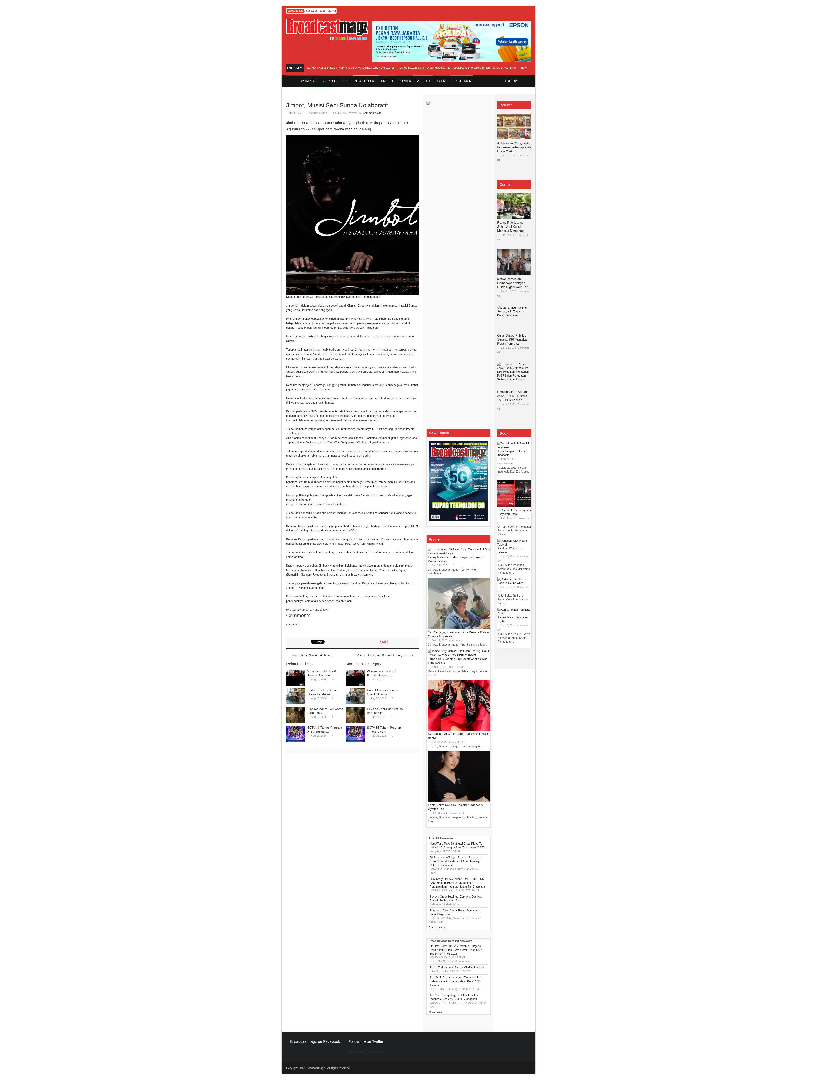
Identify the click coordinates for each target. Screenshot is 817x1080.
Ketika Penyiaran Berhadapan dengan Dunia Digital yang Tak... (514, 283)
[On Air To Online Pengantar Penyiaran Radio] (514, 506)
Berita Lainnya (437, 927)
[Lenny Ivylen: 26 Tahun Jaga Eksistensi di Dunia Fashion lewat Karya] (460, 553)
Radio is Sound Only (510, 582)
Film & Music (339, 113)
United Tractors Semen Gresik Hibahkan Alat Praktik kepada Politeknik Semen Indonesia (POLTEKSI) (436, 67)
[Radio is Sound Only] (511, 579)
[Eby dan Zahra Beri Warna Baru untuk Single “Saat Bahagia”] (295, 715)
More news (435, 1012)
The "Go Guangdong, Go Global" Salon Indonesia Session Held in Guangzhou (454, 997)
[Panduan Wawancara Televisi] (514, 544)
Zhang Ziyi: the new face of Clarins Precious (457, 967)
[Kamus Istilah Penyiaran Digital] (514, 613)
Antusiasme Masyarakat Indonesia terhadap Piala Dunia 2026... (514, 147)
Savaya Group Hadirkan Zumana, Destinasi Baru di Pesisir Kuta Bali (456, 898)
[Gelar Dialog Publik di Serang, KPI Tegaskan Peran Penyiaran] (514, 318)
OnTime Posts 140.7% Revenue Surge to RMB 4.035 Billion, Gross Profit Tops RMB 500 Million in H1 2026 (456, 949)
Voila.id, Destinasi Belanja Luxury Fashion (385, 655)
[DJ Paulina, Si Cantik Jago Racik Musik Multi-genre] (460, 729)
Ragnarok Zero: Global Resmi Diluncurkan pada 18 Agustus (455, 912)
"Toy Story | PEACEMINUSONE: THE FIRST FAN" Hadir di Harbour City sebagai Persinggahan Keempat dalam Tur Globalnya (458, 882)
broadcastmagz (318, 113)
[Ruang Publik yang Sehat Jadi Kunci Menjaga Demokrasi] (514, 206)
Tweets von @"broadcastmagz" (367, 1051)
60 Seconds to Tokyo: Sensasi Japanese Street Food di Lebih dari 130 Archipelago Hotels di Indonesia (455, 861)
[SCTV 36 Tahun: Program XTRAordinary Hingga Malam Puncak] (295, 734)
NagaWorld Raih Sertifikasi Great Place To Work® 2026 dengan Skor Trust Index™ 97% (458, 845)
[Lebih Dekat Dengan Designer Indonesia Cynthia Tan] (460, 800)
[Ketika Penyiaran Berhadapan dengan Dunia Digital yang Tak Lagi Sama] (514, 262)
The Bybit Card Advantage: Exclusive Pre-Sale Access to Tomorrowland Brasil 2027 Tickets (456, 981)
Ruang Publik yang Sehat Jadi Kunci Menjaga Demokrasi (511, 226)
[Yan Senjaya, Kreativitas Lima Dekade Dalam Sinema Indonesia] (460, 628)
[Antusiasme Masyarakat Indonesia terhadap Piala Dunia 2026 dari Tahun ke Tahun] (514, 126)
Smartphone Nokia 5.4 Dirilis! (311, 655)
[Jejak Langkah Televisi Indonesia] (514, 447)
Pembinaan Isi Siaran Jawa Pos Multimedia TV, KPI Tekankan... (512, 396)
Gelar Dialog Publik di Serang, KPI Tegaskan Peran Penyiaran (512, 339)
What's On (355, 113)
